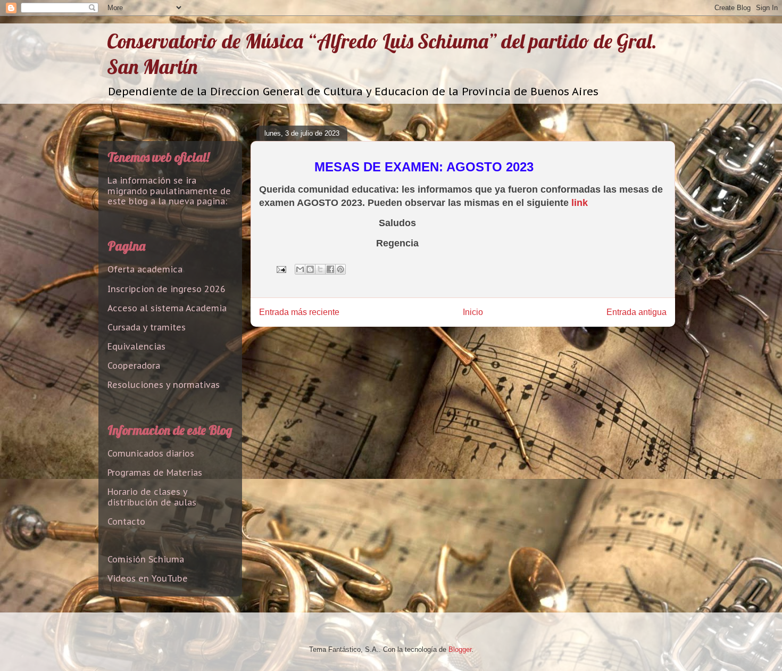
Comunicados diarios (150, 453)
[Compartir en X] (320, 269)
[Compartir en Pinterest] (340, 269)
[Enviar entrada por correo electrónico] (280, 269)
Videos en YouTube (147, 578)
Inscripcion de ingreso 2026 (166, 289)
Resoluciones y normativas (163, 384)
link (579, 202)
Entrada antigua (636, 312)
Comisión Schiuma (145, 559)
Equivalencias (136, 346)
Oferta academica (144, 269)
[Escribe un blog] (310, 269)
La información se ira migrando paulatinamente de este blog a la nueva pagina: (169, 190)
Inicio (473, 312)
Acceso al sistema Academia (167, 308)
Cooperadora (133, 365)
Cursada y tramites (146, 327)
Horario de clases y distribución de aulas (151, 496)
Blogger (459, 649)
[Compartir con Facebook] (330, 269)
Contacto (126, 521)
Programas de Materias (154, 472)
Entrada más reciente (299, 312)
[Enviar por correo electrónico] (300, 269)
